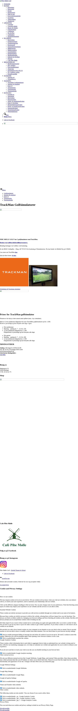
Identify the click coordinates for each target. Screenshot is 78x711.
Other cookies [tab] (4, 690)
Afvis (7, 585)
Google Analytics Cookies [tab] (8, 640)
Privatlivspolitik (4, 708)
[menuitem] (41, 4)
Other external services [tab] (7, 655)
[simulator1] (14, 291)
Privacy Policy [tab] (4, 702)
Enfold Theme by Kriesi (18, 570)
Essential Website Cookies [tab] (8, 610)
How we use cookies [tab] (6, 596)
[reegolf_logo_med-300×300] (5, 1)
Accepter (2, 585)
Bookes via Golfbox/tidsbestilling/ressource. (14, 242)
